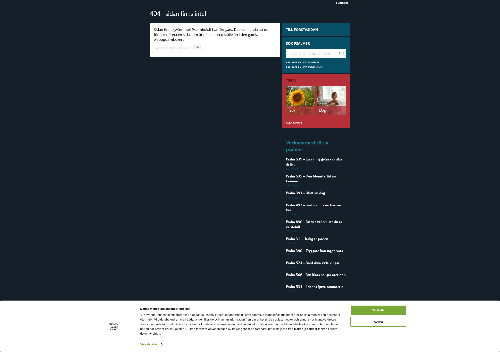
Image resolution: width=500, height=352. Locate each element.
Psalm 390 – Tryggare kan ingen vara (314, 250)
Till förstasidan (302, 29)
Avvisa (378, 321)
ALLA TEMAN (294, 122)
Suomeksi (342, 2)
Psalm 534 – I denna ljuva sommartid (315, 286)
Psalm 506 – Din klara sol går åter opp (316, 274)
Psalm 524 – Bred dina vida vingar (312, 263)
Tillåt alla (378, 310)
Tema (291, 80)
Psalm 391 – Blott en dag (305, 193)
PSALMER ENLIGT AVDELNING (304, 67)
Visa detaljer (148, 344)
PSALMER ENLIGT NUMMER (303, 62)
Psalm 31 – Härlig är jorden (307, 238)
